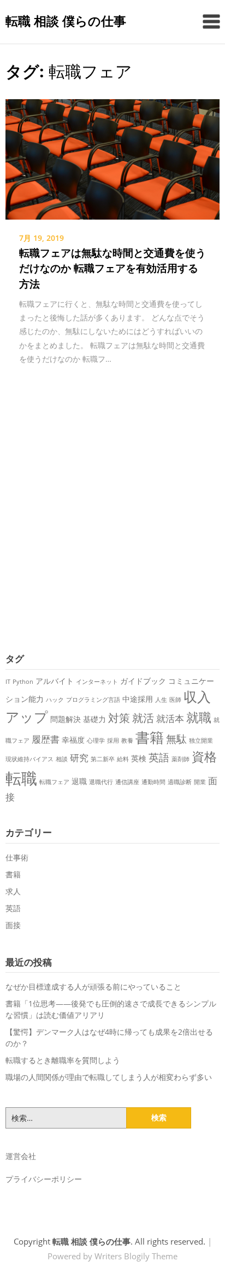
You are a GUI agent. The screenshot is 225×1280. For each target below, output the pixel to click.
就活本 (170, 718)
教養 (127, 740)
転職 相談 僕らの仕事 (65, 20)
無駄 (176, 738)
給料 (123, 759)
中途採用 (137, 699)
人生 (161, 699)
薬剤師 (180, 759)
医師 (175, 699)
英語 (159, 757)
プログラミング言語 (93, 699)
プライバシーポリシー (43, 1179)
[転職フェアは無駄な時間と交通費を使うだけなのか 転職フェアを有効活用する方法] (112, 158)
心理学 (96, 740)
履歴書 (46, 739)
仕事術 (16, 857)
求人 (13, 891)
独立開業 (201, 740)
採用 (113, 740)
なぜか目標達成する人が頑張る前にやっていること (93, 986)
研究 (79, 757)
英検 (138, 758)
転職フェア (54, 782)
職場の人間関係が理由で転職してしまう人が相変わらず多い (108, 1077)
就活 (143, 717)
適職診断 (180, 782)
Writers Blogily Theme (135, 1256)
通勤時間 (153, 782)
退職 (79, 781)
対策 (119, 717)
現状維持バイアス (29, 759)
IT (7, 682)
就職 (198, 717)
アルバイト (54, 681)
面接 (13, 925)
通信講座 (127, 782)
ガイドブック (143, 681)
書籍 (149, 737)
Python (23, 682)
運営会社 (20, 1156)
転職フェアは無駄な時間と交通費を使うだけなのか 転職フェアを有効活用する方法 (112, 268)
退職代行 (101, 782)
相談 (62, 759)
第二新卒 (103, 759)
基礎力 (94, 719)
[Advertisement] (112, 517)
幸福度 (73, 740)
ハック (55, 699)
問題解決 (65, 719)
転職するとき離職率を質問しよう (62, 1060)
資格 (204, 756)
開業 (200, 782)
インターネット (97, 682)
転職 (21, 778)
